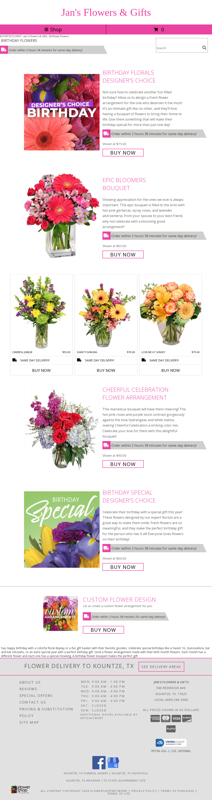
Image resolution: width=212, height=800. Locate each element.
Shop (56, 29)
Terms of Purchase (177, 791)
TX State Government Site (125, 780)
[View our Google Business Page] (113, 768)
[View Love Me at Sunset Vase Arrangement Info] (171, 312)
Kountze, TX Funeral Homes (86, 773)
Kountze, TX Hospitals (130, 773)
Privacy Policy (144, 791)
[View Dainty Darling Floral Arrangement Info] (106, 312)
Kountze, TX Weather (83, 780)
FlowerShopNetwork (109, 791)
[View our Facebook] (99, 768)
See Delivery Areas (161, 666)
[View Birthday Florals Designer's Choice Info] (62, 112)
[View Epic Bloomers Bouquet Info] (62, 217)
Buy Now (123, 152)
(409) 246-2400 (176, 700)
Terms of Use (118, 793)
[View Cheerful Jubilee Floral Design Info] (41, 312)
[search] (204, 47)
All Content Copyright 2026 (65, 791)
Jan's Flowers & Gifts (106, 12)
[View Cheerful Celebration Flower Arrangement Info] (62, 426)
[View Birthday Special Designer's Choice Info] (62, 529)
